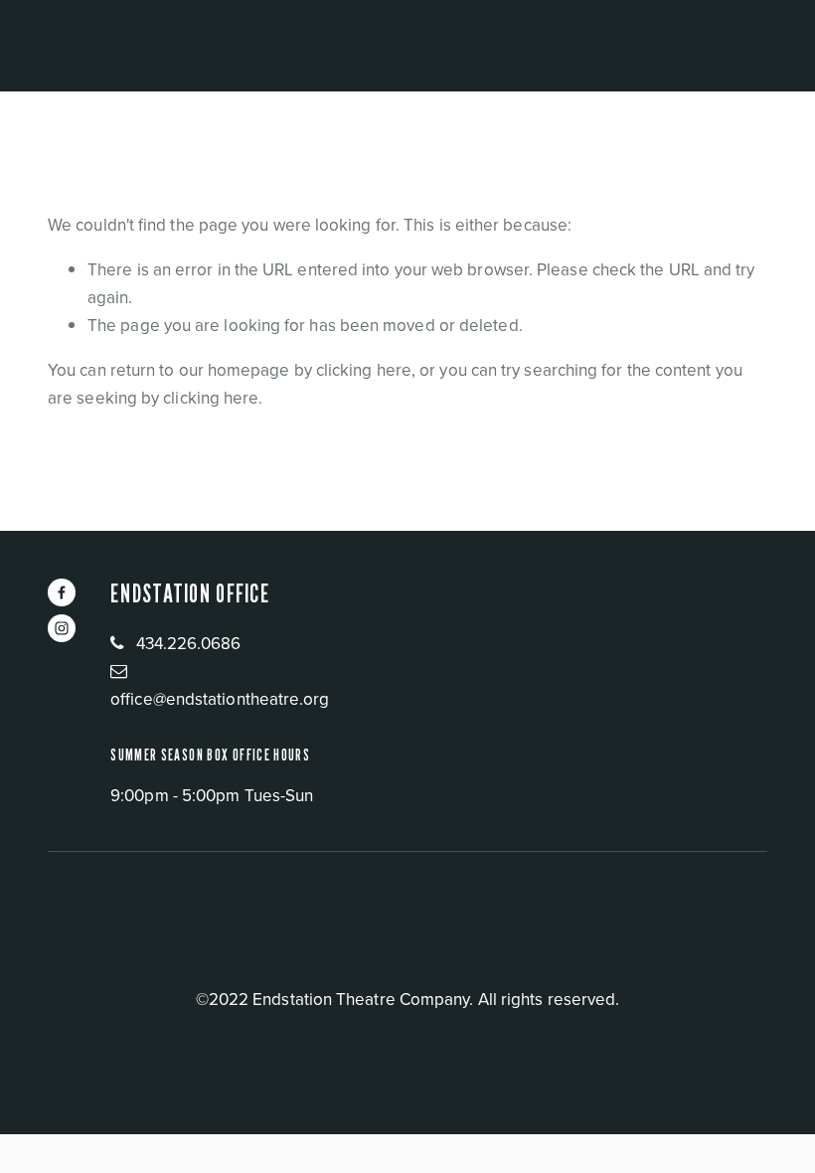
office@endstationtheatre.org (219, 699)
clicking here (363, 370)
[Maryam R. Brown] (62, 592)
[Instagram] (62, 628)
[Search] (221, 45)
